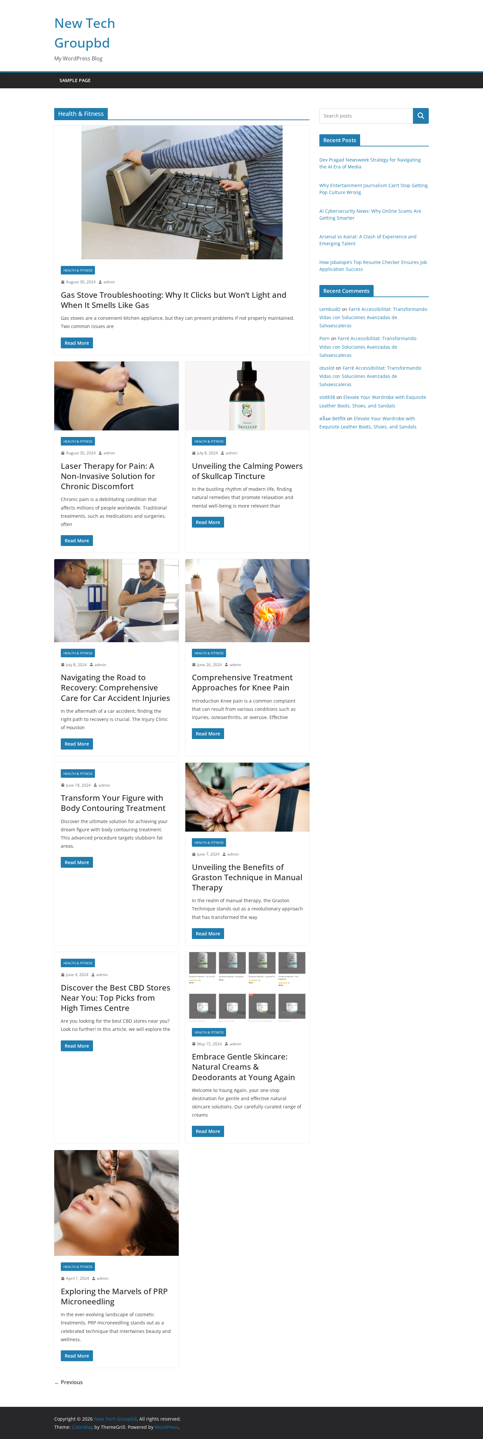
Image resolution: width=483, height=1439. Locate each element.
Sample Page (75, 80)
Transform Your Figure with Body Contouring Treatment (113, 802)
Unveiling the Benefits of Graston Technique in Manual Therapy (247, 877)
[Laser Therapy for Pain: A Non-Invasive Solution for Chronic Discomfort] (116, 396)
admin (109, 282)
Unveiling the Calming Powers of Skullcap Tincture (247, 470)
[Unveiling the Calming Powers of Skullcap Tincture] (247, 396)
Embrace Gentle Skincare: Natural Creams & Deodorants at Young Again (243, 1066)
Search (421, 116)
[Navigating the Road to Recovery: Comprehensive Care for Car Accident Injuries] (116, 600)
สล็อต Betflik (332, 418)
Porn (324, 338)
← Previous (68, 1382)
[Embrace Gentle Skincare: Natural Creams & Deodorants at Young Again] (247, 986)
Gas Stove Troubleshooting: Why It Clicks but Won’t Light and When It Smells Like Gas (174, 299)
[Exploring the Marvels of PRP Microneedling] (116, 1203)
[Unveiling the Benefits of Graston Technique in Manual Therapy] (247, 797)
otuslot (326, 368)
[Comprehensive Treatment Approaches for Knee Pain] (247, 600)
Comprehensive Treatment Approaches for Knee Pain (242, 682)
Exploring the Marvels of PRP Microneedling (114, 1296)
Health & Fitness (77, 270)
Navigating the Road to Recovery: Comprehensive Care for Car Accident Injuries (115, 687)
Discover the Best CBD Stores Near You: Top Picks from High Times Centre (116, 997)
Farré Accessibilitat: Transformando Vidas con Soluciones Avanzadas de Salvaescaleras (373, 317)
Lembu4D (329, 309)
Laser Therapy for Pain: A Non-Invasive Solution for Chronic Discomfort (108, 475)
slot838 (327, 397)
